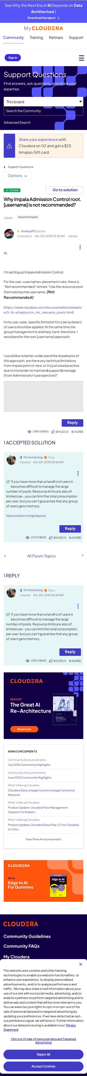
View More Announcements (43, 839)
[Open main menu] (81, 58)
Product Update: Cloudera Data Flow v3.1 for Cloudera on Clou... (43, 827)
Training (36, 37)
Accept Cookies (43, 1066)
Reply (72, 422)
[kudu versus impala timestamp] (5, 556)
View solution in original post (26, 516)
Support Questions (20, 167)
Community (13, 37)
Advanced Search (17, 122)
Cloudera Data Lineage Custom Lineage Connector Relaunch (41, 793)
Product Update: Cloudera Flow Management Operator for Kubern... (38, 810)
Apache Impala (28, 217)
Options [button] (15, 175)
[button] (80, 245)
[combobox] (43, 111)
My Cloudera (16, 956)
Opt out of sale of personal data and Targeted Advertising (43, 1041)
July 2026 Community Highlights (29, 764)
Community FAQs (21, 946)
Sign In (12, 57)
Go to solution (65, 189)
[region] (43, 1016)
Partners (56, 37)
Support (76, 37)
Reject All (43, 1054)
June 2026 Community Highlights (30, 777)
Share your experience (39, 139)
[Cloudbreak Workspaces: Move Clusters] (82, 555)
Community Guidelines (27, 936)
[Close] (81, 964)
